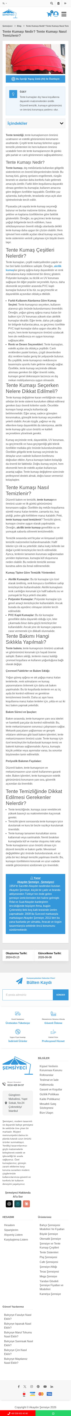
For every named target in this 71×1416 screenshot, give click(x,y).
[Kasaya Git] (65, 3)
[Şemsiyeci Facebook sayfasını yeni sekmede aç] (18, 1387)
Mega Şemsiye (48, 1276)
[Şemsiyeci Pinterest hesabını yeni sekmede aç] (38, 1387)
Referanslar (46, 1075)
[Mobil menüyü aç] (64, 14)
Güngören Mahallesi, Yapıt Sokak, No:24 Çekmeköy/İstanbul (18, 1103)
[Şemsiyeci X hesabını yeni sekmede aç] (25, 1387)
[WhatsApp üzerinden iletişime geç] (53, 1413)
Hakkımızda (46, 1084)
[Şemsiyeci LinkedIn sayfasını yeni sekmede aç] (52, 1387)
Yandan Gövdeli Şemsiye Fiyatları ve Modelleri (51, 1285)
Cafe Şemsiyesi (49, 1262)
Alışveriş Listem (13, 1234)
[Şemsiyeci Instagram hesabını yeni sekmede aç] (32, 1387)
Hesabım (9, 1225)
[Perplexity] (17, 1203)
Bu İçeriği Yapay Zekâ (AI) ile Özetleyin (38, 78)
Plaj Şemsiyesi (48, 1257)
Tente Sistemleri (49, 1252)
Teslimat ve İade (49, 1079)
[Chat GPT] (9, 1203)
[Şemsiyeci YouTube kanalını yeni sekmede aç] (45, 1387)
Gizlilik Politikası (49, 1094)
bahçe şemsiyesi (24, 1124)
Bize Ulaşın (46, 1112)
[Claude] (26, 1203)
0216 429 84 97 (15, 1085)
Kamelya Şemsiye (50, 1294)
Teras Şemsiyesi (49, 1271)
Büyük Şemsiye (49, 1234)
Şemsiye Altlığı (48, 1266)
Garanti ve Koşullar (51, 1089)
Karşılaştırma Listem (16, 1239)
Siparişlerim (11, 1230)
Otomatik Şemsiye (50, 1238)
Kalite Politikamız (50, 1099)
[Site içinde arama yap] (51, 3)
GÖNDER (60, 995)
